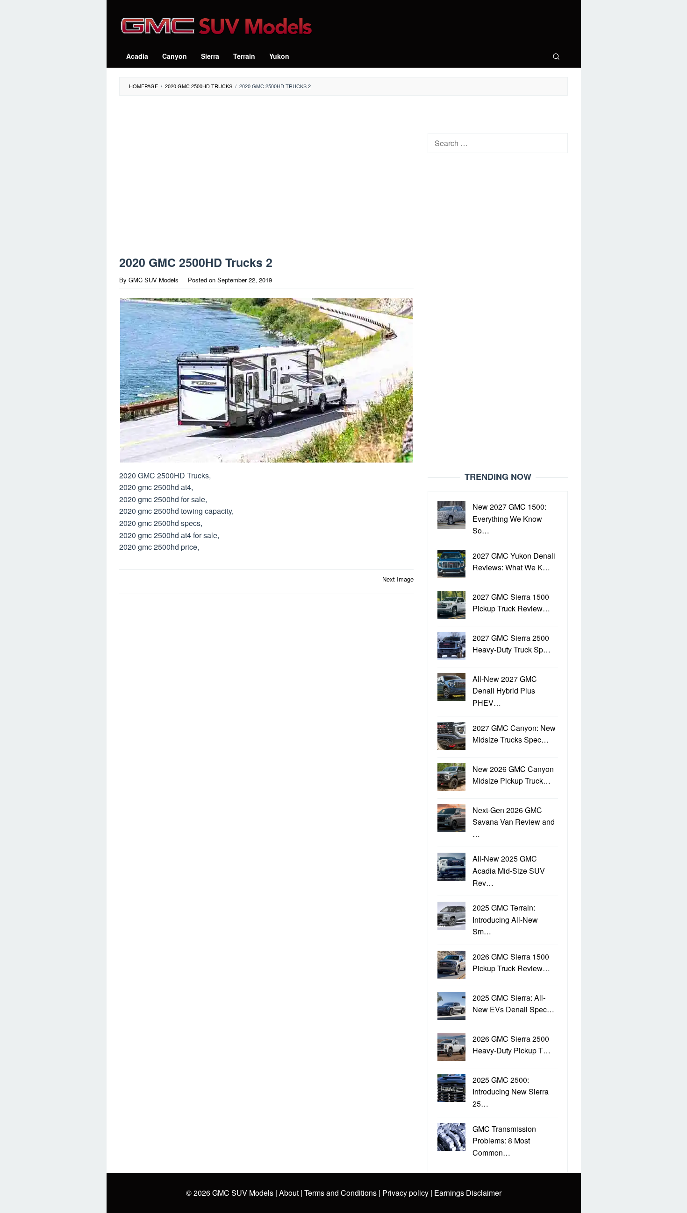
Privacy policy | (406, 1192)
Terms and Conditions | (341, 1192)
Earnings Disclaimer (466, 1192)
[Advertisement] (266, 177)
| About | (288, 1192)
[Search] (556, 56)
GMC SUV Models (242, 1192)
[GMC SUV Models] (216, 24)
